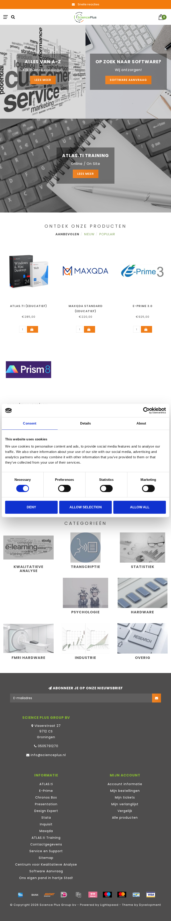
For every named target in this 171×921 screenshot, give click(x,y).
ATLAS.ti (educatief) (28, 306)
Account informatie (125, 784)
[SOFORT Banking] (49, 894)
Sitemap (46, 858)
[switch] (64, 488)
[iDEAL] (63, 894)
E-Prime (46, 791)
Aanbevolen (67, 234)
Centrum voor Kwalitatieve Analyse (46, 864)
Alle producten (125, 817)
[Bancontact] (136, 894)
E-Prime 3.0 (143, 306)
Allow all (139, 507)
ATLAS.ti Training (46, 837)
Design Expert (46, 811)
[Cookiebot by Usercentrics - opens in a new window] (146, 410)
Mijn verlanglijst (124, 804)
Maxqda (46, 831)
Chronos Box (46, 797)
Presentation (46, 804)
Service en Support (46, 851)
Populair (107, 234)
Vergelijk (125, 811)
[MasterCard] (121, 894)
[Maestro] (107, 894)
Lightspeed (109, 905)
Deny (31, 507)
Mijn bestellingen (125, 791)
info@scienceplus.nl (48, 755)
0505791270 (48, 746)
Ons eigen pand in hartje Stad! (46, 878)
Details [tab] (85, 423)
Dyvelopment (150, 905)
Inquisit (46, 824)
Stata (46, 817)
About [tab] (141, 423)
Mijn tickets (125, 797)
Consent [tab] (29, 423)
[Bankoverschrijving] (35, 894)
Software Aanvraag (128, 80)
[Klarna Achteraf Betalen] (92, 894)
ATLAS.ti (46, 784)
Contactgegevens (46, 844)
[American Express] (20, 894)
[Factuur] (78, 894)
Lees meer (43, 80)
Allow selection (85, 507)
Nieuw (89, 234)
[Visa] (150, 894)
